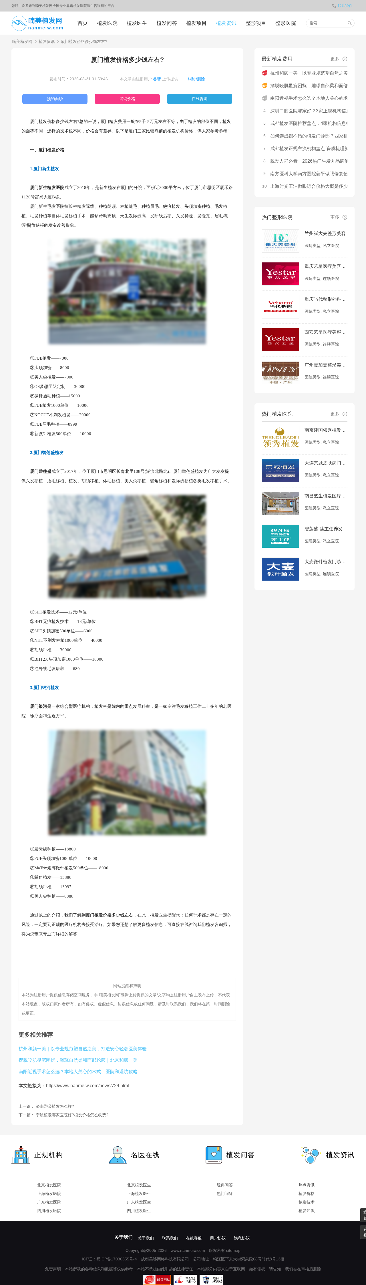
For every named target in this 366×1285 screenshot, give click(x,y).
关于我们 (123, 1237)
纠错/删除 (196, 79)
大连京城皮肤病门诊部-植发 (326, 463)
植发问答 (166, 23)
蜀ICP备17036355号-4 (116, 1259)
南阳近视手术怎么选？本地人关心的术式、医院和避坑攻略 (78, 1071)
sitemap (233, 1250)
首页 (82, 23)
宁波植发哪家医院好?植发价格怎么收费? (72, 1115)
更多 (334, 58)
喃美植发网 (22, 41)
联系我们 (345, 6)
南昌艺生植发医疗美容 (326, 495)
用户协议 (218, 1238)
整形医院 (285, 23)
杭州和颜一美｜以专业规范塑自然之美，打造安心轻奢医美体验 (83, 1048)
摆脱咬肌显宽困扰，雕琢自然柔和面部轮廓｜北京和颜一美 (78, 1060)
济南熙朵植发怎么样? (55, 1106)
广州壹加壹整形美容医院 (326, 364)
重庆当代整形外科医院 (326, 299)
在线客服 (194, 1238)
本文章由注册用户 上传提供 (149, 79)
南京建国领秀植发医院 (326, 430)
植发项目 (196, 23)
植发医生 (137, 23)
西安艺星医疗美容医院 (326, 332)
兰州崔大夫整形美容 (325, 233)
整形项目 (256, 23)
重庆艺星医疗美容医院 (326, 266)
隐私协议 (242, 1238)
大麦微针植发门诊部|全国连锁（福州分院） (326, 561)
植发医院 (107, 23)
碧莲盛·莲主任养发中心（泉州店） (326, 528)
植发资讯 (226, 23)
